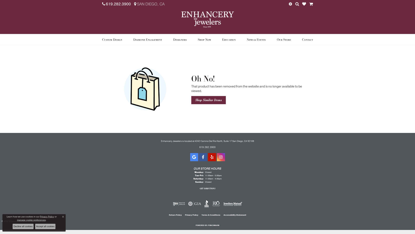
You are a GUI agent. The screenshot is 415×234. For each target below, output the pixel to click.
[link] (116, 4)
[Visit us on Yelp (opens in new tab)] (212, 157)
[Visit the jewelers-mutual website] (232, 204)
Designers (180, 39)
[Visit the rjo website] (216, 204)
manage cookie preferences (31, 220)
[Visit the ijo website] (179, 204)
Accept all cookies (45, 226)
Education (229, 39)
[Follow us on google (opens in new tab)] (194, 157)
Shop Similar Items (208, 100)
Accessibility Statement (235, 215)
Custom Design (112, 39)
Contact (307, 39)
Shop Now (204, 39)
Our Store (284, 39)
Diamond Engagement (147, 39)
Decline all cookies (23, 226)
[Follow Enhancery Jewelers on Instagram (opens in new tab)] (221, 157)
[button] (290, 4)
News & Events (256, 39)
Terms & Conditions (211, 215)
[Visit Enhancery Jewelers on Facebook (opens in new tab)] (203, 157)
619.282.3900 (207, 147)
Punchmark (213, 225)
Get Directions (207, 188)
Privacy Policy (191, 215)
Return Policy (175, 215)
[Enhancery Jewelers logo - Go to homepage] (207, 19)
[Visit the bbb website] (206, 204)
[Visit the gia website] (194, 204)
